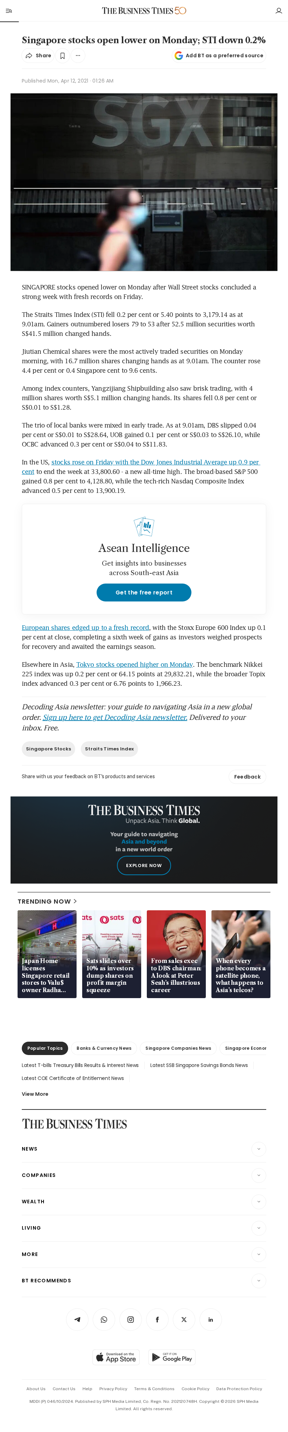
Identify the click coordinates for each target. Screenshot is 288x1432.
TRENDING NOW (44, 901)
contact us (64, 1388)
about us (36, 1388)
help (87, 1388)
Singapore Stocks (48, 749)
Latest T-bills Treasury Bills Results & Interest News (80, 1065)
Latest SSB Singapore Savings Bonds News (199, 1065)
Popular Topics (45, 1048)
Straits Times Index (109, 749)
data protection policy (239, 1388)
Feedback (247, 776)
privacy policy (113, 1388)
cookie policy (195, 1388)
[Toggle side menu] (8, 10)
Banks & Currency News (104, 1048)
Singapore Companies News (178, 1048)
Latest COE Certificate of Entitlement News (73, 1078)
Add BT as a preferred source (224, 55)
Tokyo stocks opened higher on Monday (134, 664)
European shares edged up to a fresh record (85, 627)
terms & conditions (154, 1388)
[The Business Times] (138, 10)
